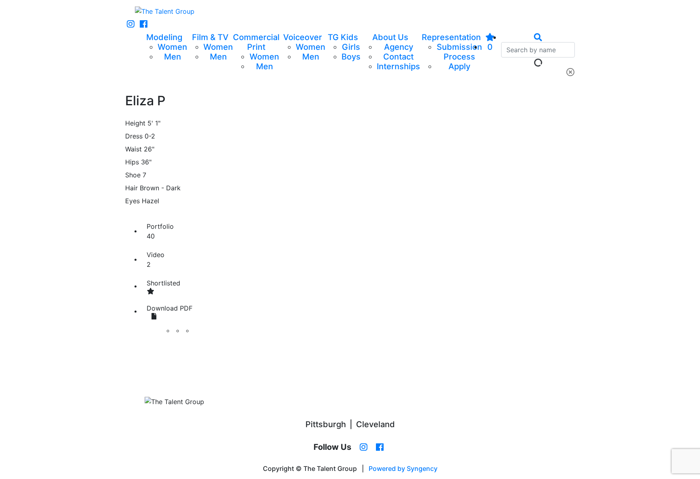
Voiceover (302, 37)
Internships (398, 66)
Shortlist (163, 283)
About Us (390, 37)
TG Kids (343, 37)
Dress (134, 136)
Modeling (164, 37)
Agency (398, 47)
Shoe (133, 175)
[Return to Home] (164, 11)
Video (155, 259)
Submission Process (459, 52)
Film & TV (210, 37)
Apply (459, 66)
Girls (351, 47)
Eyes (132, 201)
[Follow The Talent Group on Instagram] (130, 24)
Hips (132, 162)
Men (172, 57)
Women (172, 47)
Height (135, 123)
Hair (131, 188)
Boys (351, 57)
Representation (451, 37)
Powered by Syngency (403, 468)
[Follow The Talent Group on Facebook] (143, 24)
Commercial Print (256, 42)
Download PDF (169, 308)
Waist (133, 149)
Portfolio (160, 231)
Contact (398, 57)
